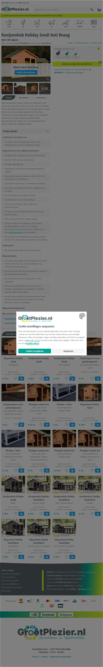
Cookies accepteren (35, 351)
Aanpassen (68, 351)
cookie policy (33, 343)
